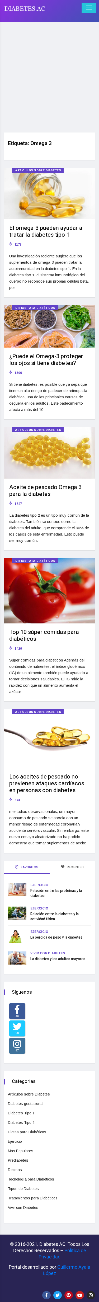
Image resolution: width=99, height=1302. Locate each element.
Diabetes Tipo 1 (21, 1113)
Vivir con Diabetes (47, 953)
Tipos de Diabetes (23, 1189)
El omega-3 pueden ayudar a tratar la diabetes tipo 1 (45, 231)
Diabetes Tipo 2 (21, 1122)
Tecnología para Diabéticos (31, 1179)
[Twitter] (57, 1295)
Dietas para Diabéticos (35, 308)
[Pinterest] (68, 1295)
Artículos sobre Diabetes (38, 170)
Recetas (15, 1170)
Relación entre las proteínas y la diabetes (56, 893)
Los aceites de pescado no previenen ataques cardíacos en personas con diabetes (46, 783)
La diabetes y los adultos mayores (57, 959)
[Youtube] (80, 1295)
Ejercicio (39, 885)
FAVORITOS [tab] (29, 867)
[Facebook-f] (46, 1295)
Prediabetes (18, 1160)
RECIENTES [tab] (75, 867)
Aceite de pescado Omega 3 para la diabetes (45, 490)
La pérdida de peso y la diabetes (56, 937)
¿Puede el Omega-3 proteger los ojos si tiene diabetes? (46, 359)
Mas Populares (20, 1151)
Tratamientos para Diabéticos (33, 1198)
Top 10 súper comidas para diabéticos (44, 635)
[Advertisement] (49, 75)
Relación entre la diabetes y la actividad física (54, 916)
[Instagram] (91, 1295)
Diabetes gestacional (25, 1104)
